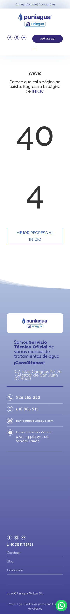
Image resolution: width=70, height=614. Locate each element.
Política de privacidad (38, 604)
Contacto (43, 4)
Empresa (32, 4)
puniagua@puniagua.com (35, 420)
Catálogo (20, 4)
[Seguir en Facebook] (9, 37)
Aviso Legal (16, 604)
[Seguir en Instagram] (16, 37)
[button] (61, 605)
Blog (52, 4)
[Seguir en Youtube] (23, 37)
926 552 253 (47, 38)
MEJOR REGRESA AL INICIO (35, 236)
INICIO (38, 91)
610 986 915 (27, 409)
